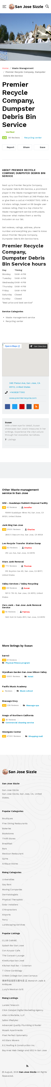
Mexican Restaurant (12, 853)
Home (5, 68)
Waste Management (23, 68)
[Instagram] (21, 1066)
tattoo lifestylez (10, 1020)
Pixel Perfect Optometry (14, 1035)
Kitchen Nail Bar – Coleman (16, 965)
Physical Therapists (12, 899)
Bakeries (6, 828)
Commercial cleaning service (20, 722)
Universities (8, 879)
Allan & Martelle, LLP (13, 1015)
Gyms (5, 858)
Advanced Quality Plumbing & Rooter (21, 1025)
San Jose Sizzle (27, 1072)
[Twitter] (14, 406)
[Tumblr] (29, 406)
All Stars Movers (10, 1040)
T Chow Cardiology (12, 970)
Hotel (30, 676)
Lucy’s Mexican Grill (12, 989)
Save (42, 147)
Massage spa (32, 705)
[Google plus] (22, 406)
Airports (6, 914)
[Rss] (27, 1066)
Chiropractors (9, 909)
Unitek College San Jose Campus (19, 975)
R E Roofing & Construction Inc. (18, 1045)
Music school (26, 691)
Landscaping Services (13, 924)
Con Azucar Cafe (11, 950)
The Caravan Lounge (13, 955)
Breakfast (7, 843)
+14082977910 (17, 392)
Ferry (5, 919)
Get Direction (39, 346)
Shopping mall (35, 736)
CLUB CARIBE (9, 940)
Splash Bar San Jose (13, 945)
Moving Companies (12, 889)
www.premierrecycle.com (23, 398)
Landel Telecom (10, 1005)
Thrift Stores (8, 838)
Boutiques (7, 818)
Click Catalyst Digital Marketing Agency (22, 1010)
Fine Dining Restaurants (14, 823)
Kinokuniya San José (13, 960)
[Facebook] (7, 406)
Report (10, 147)
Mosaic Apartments (12, 1030)
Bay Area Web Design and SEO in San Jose (24, 1050)
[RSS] (36, 406)
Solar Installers (10, 904)
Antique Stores (10, 863)
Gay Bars (6, 884)
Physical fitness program (18, 663)
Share (26, 147)
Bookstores (8, 833)
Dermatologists (10, 894)
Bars (4, 848)
